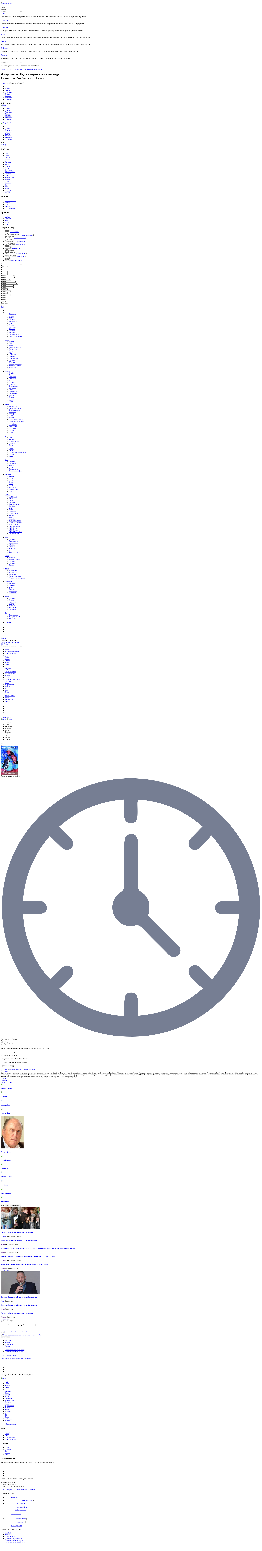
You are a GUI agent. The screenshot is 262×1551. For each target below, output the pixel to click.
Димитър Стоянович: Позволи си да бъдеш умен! (19, 1240)
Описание (4, 1069)
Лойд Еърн (5, 1096)
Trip (6, 186)
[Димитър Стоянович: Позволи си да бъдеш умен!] (20, 1293)
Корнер (7, 659)
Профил (8, 717)
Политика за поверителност (14, 1350)
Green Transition (10, 672)
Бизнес (7, 661)
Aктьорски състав (29, 1069)
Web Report (9, 699)
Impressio (8, 668)
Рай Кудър (5, 1201)
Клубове (8, 183)
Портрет (4, 1236)
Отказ (6, 644)
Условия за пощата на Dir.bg (14, 1542)
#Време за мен (10, 172)
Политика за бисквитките (14, 1351)
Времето (8, 174)
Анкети (7, 166)
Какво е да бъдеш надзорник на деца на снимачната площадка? (24, 1264)
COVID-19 (8, 190)
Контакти (8, 1342)
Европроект (9, 1346)
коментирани (16, 1205)
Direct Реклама (10, 208)
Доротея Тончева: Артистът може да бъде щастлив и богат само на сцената (28, 1256)
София (7, 217)
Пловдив (8, 219)
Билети (7, 206)
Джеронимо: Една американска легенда (28, 69)
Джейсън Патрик (7, 1176)
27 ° (2, 307)
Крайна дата (14, 642)
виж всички (5, 1270)
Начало (3, 69)
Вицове (7, 168)
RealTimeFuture (10, 673)
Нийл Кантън (6, 1160)
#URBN (7, 192)
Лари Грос (4, 1168)
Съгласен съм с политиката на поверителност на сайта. (22, 1335)
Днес (6, 655)
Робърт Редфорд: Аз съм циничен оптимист (17, 1232)
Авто (6, 164)
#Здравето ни (9, 177)
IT (5, 666)
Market (7, 203)
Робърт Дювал (6, 1152)
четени (8, 1205)
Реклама (8, 1340)
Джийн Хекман (6, 1088)
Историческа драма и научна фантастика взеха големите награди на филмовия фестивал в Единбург (38, 1248)
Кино (7, 181)
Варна (7, 220)
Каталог (10, 69)
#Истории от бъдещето (13, 651)
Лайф (7, 657)
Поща (7, 204)
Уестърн (3, 83)
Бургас (7, 222)
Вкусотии (8, 170)
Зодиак (7, 179)
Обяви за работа (10, 201)
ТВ (6, 185)
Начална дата (5, 642)
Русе (6, 224)
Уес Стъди (4, 1185)
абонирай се (5, 1337)
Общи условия (10, 1344)
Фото (7, 188)
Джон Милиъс (6, 1193)
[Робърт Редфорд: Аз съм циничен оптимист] (20, 1228)
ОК (2, 644)
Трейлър (19, 1069)
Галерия (12, 1069)
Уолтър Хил (5, 1105)
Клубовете (8, 681)
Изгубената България (12, 679)
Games (7, 175)
